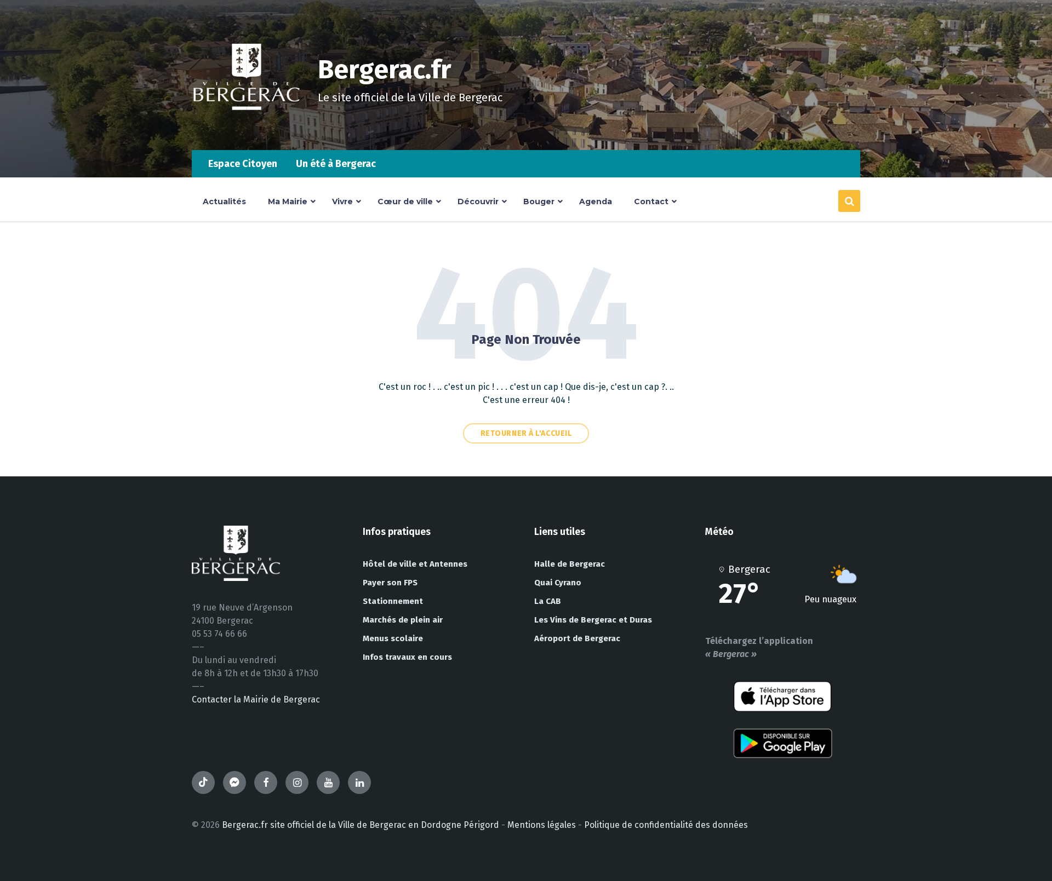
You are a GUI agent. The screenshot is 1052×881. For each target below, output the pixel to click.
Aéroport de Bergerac (577, 638)
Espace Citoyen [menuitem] (242, 164)
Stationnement (393, 601)
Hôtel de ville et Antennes (415, 564)
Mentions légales (541, 825)
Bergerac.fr (384, 69)
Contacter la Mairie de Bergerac (256, 699)
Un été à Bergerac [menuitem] (336, 164)
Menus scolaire (393, 638)
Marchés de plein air (403, 620)
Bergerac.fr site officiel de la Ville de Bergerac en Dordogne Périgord (360, 825)
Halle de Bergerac (569, 564)
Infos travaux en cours (407, 657)
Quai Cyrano (557, 583)
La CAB (547, 601)
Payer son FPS (390, 583)
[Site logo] (246, 128)
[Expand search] (849, 201)
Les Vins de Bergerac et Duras (593, 620)
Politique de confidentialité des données (666, 825)
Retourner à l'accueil (526, 433)
